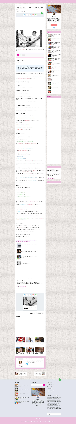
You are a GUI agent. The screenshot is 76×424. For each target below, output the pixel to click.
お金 (53, 397)
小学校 (55, 401)
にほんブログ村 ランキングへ (21, 286)
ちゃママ (52, 1)
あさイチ (51, 397)
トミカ (58, 398)
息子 (49, 1)
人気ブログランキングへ (51, 178)
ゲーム (53, 398)
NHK (48, 397)
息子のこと (50, 388)
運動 (52, 408)
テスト (56, 398)
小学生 (57, 401)
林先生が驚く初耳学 (52, 404)
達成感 (54, 408)
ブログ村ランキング (46, 421)
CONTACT (59, 1)
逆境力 (43, 313)
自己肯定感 (39, 313)
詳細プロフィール (38, 405)
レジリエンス (35, 313)
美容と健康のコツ (41, 1)
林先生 (48, 404)
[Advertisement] (30, 23)
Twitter (26, 365)
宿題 (52, 401)
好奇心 (50, 401)
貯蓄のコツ (46, 1)
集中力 (57, 408)
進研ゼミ (50, 408)
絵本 (55, 404)
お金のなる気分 (56, 397)
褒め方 (48, 407)
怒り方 (60, 401)
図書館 (48, 401)
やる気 (51, 398)
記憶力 (54, 407)
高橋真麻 (60, 408)
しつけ (59, 397)
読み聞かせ (57, 407)
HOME (38, 418)
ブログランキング (52, 421)
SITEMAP (55, 1)
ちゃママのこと (50, 384)
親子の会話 (51, 407)
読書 (59, 407)
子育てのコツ (36, 1)
